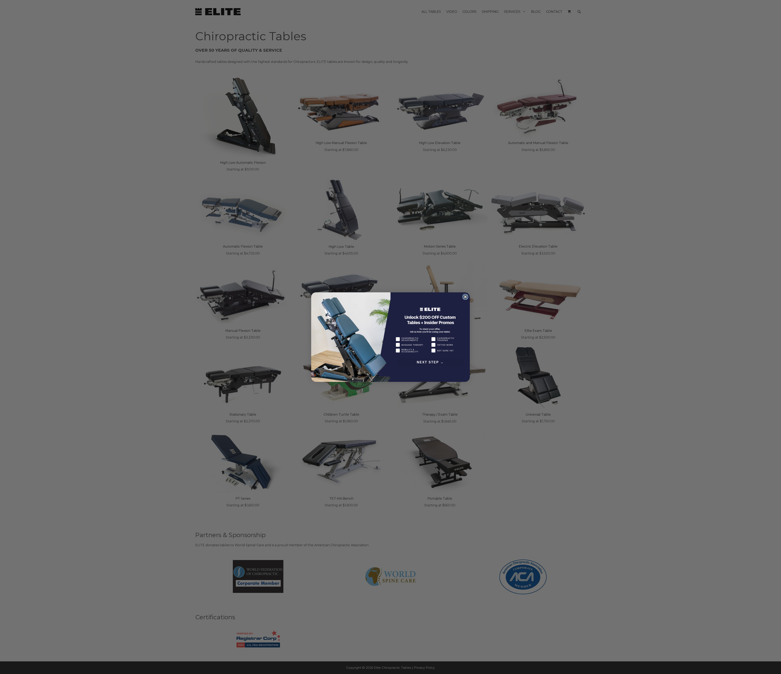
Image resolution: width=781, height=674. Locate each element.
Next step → (430, 362)
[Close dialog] (465, 296)
